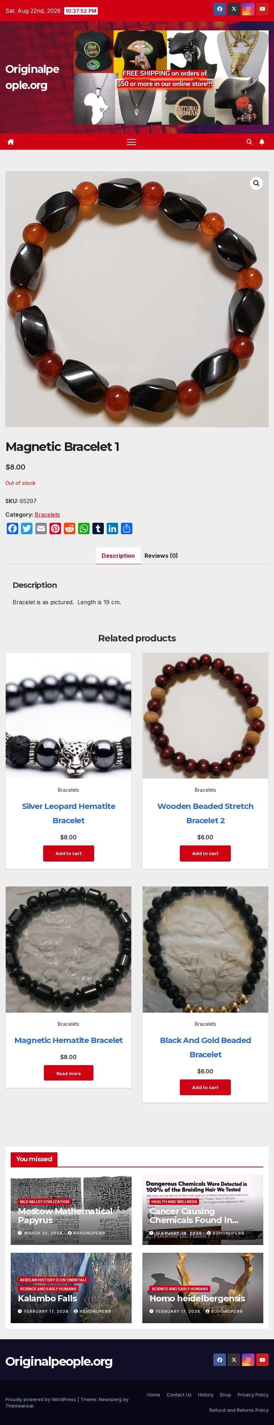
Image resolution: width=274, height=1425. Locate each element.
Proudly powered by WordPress (41, 1399)
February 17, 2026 (47, 1311)
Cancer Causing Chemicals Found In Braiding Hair (190, 1220)
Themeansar (19, 1406)
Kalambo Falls (47, 1298)
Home (153, 1394)
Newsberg (110, 1399)
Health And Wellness (174, 1202)
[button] (249, 141)
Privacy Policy (253, 1394)
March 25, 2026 (44, 1233)
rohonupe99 (89, 1233)
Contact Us (179, 1394)
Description (118, 555)
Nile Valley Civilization (44, 1202)
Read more (68, 1073)
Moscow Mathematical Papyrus (65, 1215)
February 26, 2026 (179, 1233)
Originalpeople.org (58, 1361)
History (205, 1394)
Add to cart (69, 853)
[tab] (118, 555)
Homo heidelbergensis (197, 1298)
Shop (225, 1394)
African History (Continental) (53, 1280)
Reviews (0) (161, 555)
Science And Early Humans (48, 1289)
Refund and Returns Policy (239, 1410)
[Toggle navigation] (131, 141)
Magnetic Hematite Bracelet (68, 1040)
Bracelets (47, 514)
